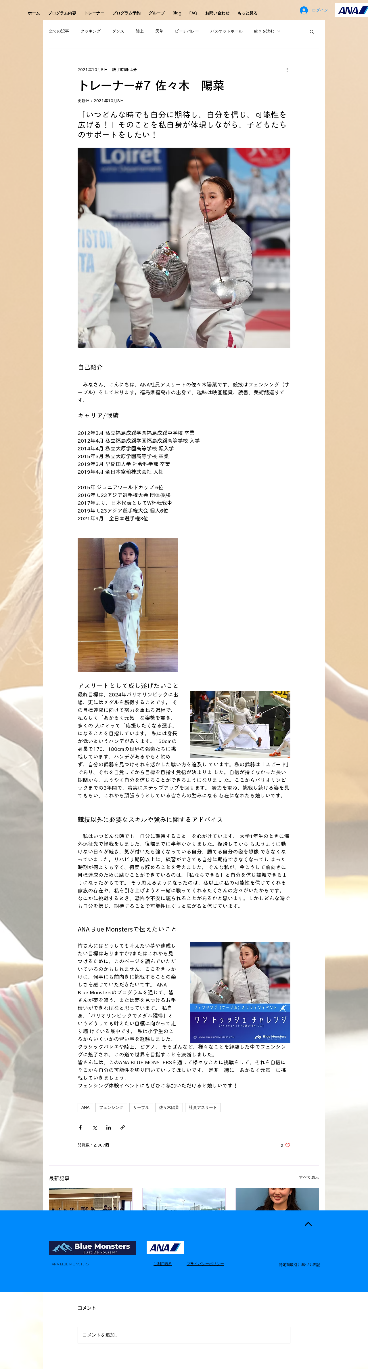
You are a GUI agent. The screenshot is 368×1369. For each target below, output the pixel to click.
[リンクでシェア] (122, 1127)
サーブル (141, 1107)
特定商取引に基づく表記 (299, 1264)
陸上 (140, 31)
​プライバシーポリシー (205, 1264)
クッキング (90, 31)
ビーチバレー (187, 31)
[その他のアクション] (286, 69)
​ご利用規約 (163, 1264)
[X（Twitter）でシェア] (94, 1127)
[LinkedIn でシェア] (108, 1127)
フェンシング (111, 1107)
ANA (85, 1107)
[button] (312, 31)
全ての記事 (59, 31)
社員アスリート (203, 1107)
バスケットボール (226, 31)
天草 (159, 31)
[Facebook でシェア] (80, 1127)
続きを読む (264, 31)
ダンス (118, 31)
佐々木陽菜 (169, 1107)
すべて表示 (309, 1177)
